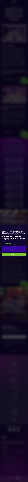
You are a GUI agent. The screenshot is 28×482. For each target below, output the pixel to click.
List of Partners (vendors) (6, 243)
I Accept (14, 250)
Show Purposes (14, 254)
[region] (14, 241)
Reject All (14, 247)
